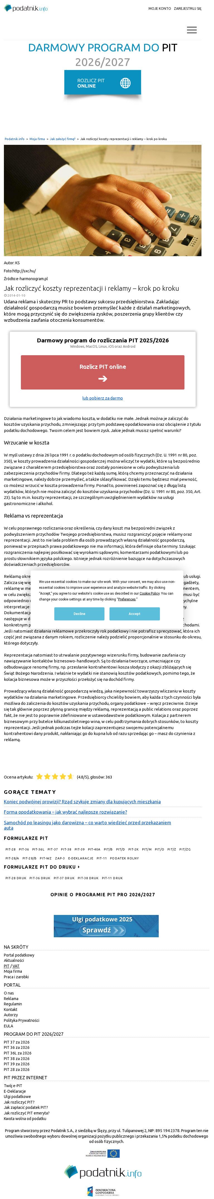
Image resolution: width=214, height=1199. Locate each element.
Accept (134, 614)
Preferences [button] (127, 599)
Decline (79, 614)
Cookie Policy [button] (149, 593)
